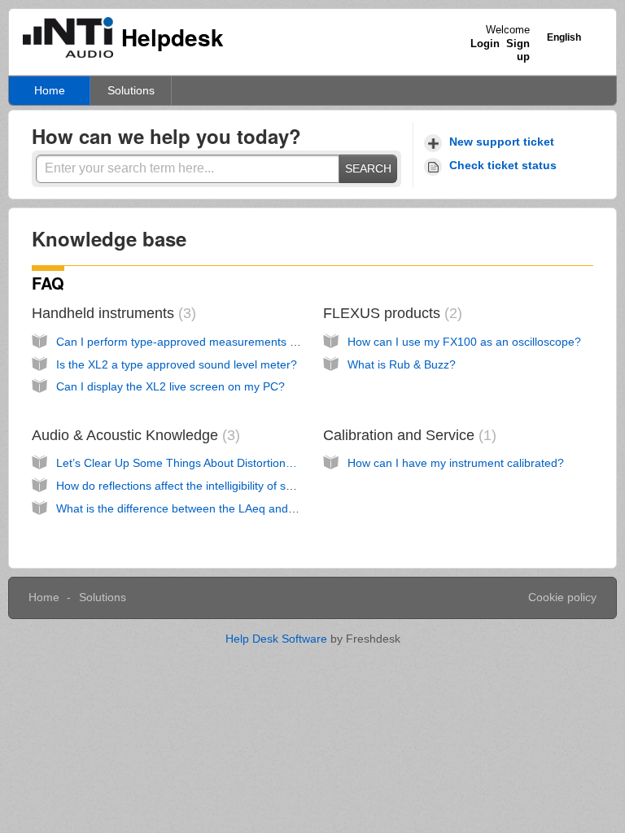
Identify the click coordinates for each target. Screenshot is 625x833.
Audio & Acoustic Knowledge (133, 435)
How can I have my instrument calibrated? (455, 462)
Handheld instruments (111, 313)
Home (49, 90)
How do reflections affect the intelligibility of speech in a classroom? (229, 485)
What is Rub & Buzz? (401, 364)
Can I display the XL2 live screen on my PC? (170, 386)
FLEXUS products (390, 313)
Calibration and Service (407, 435)
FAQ (48, 282)
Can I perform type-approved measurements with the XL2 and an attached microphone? (283, 341)
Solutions (131, 90)
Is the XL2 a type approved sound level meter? (176, 364)
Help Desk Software (277, 638)
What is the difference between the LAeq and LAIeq (188, 508)
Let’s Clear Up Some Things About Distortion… (176, 462)
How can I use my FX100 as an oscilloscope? (464, 341)
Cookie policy (562, 597)
